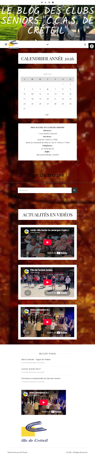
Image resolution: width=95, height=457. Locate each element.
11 (32, 94)
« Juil (46, 114)
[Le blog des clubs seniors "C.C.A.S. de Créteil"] (14, 44)
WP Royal (23, 452)
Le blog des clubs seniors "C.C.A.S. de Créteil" (47, 21)
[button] (92, 46)
